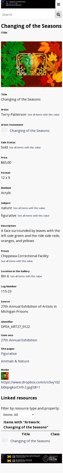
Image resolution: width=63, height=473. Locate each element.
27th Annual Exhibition (19, 340)
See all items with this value (43, 114)
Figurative (9, 353)
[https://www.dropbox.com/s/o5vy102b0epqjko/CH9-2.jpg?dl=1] (31, 86)
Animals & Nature (15, 361)
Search (58, 14)
